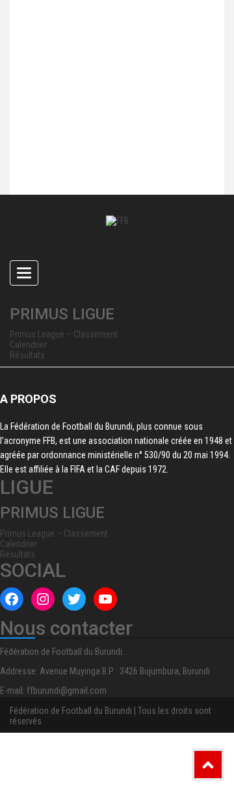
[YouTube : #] (105, 599)
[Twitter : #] (74, 599)
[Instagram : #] (43, 599)
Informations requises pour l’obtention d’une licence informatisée (100, 168)
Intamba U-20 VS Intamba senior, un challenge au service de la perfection (110, 109)
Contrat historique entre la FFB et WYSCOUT (100, 58)
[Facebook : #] (11, 599)
